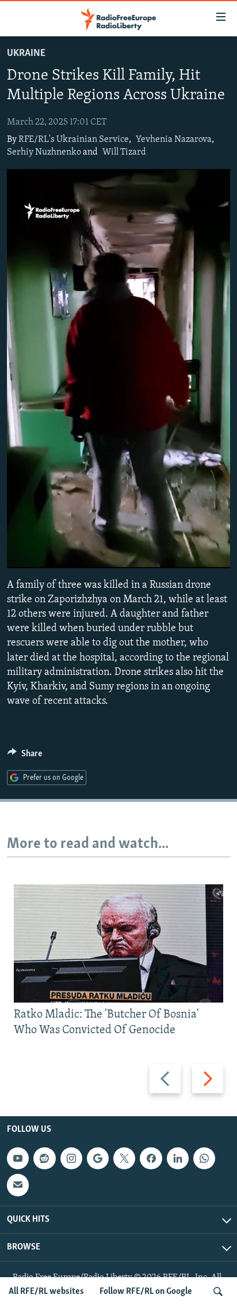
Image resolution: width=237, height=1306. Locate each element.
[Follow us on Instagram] (71, 1158)
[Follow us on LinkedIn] (178, 1158)
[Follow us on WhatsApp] (204, 1158)
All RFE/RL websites (46, 1291)
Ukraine (26, 53)
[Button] (24, 756)
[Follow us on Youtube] (18, 1158)
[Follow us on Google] (98, 1158)
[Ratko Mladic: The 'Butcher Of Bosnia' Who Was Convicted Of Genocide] (118, 943)
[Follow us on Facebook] (151, 1158)
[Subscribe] (18, 1185)
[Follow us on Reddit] (44, 1158)
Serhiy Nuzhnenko (44, 152)
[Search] (218, 1291)
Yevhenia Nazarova (174, 139)
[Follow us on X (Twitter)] (124, 1158)
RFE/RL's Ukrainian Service (73, 139)
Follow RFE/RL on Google (146, 1291)
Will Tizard (124, 152)
